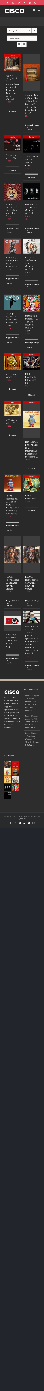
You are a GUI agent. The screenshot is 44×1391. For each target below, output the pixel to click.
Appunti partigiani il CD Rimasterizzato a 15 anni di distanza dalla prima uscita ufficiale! (13, 87)
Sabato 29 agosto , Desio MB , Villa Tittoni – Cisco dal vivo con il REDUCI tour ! (32, 722)
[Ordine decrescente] (34, 30)
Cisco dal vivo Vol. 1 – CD (12, 157)
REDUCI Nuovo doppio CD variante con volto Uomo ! (31, 582)
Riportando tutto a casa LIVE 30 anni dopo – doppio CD (12, 640)
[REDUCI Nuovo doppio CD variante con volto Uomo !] (31, 554)
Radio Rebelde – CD (31, 497)
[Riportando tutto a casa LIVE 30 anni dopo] (15, 764)
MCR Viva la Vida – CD (11, 421)
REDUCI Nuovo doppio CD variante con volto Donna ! (12, 582)
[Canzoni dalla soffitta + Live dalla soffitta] (15, 772)
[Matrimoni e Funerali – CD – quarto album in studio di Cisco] (31, 303)
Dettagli (13, 111)
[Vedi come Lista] (24, 44)
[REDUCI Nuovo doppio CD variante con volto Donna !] (12, 554)
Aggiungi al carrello (29, 127)
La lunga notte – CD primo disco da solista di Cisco (11, 319)
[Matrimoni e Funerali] (15, 788)
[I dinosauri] (7, 788)
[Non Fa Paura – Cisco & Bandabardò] (7, 772)
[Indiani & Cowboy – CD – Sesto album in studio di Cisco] (31, 246)
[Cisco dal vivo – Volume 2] (7, 795)
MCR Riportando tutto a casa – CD (31, 378)
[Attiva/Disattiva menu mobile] (39, 10)
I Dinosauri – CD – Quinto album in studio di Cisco (31, 210)
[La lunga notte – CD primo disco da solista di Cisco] (12, 302)
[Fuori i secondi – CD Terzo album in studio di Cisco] (12, 191)
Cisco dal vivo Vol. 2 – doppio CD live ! (31, 161)
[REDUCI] (7, 764)
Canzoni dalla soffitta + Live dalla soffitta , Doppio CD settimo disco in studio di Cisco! (31, 104)
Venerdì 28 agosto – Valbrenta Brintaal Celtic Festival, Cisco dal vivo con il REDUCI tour (32, 703)
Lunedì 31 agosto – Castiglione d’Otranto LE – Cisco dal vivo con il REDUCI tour (32, 739)
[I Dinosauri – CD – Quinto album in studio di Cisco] (31, 191)
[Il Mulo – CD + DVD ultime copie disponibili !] (12, 246)
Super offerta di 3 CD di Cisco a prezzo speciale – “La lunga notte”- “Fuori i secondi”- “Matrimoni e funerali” (31, 640)
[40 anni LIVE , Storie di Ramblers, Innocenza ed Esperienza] (7, 780)
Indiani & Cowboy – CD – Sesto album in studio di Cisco (31, 265)
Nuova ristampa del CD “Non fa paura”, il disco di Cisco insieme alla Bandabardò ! (12, 504)
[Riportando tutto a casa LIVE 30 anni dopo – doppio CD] (12, 621)
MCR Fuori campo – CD (11, 375)
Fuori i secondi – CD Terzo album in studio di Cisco (12, 210)
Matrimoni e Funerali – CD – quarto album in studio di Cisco (31, 323)
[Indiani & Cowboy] (15, 780)
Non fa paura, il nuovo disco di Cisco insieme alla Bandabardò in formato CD (31, 449)
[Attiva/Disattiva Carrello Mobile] (34, 10)
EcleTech (23, 819)
